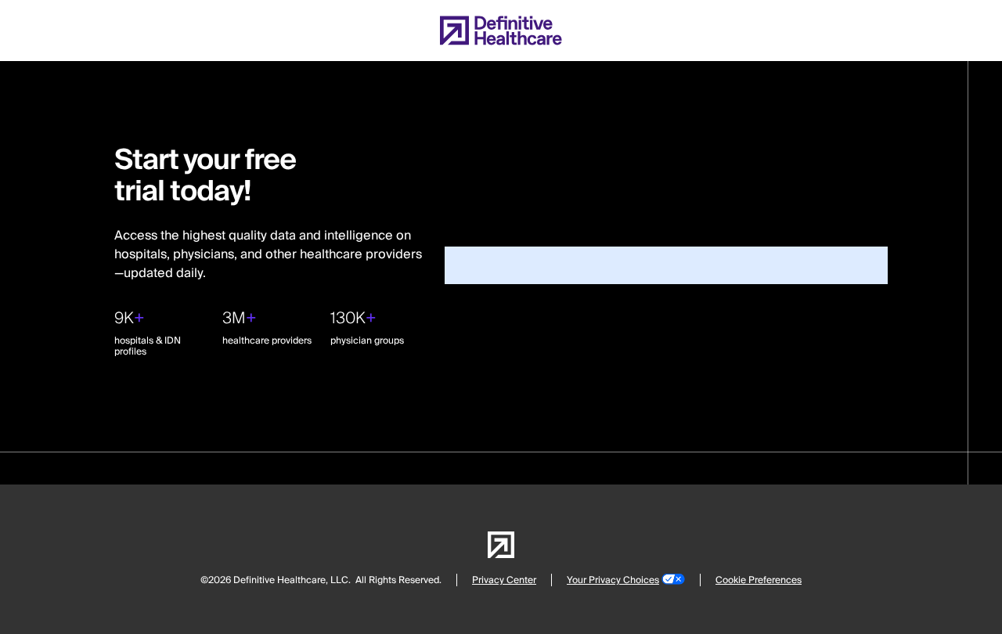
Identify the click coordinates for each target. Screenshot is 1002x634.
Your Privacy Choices (613, 580)
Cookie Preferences (758, 580)
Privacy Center (504, 580)
